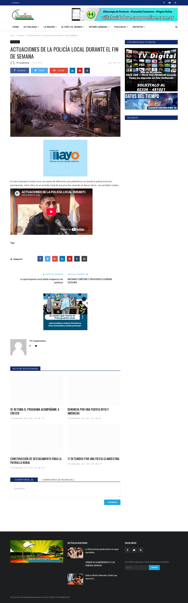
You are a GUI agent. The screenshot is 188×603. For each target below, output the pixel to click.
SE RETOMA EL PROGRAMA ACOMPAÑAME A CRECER (34, 411)
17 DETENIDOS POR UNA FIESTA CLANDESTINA (93, 459)
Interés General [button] (98, 26)
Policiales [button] (120, 26)
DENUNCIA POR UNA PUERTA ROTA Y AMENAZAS (88, 411)
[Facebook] (40, 259)
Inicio (12, 35)
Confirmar (112, 502)
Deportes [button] (138, 26)
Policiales (20, 35)
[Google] (55, 259)
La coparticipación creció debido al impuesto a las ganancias (41, 280)
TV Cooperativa (22, 63)
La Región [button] (49, 26)
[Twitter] (47, 259)
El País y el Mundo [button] (72, 26)
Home (16, 26)
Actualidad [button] (30, 26)
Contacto (15, 2)
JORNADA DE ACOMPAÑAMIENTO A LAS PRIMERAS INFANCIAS (100, 564)
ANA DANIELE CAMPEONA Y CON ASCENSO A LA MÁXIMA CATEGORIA (90, 280)
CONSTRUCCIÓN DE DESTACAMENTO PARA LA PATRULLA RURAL (35, 460)
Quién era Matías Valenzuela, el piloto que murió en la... (101, 577)
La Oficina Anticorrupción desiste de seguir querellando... (102, 551)
